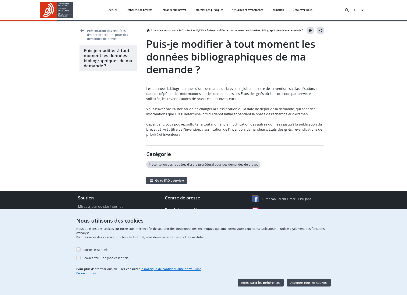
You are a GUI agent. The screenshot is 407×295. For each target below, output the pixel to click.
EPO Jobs (304, 199)
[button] (73, 10)
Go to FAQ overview (169, 180)
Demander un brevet (173, 10)
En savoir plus (86, 273)
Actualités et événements (247, 10)
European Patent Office (279, 199)
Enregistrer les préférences (260, 283)
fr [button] (356, 10)
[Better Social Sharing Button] (320, 30)
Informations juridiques (209, 10)
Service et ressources (164, 30)
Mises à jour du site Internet (100, 206)
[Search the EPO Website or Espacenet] (347, 10)
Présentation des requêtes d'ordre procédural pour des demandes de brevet (107, 35)
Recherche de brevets (139, 10)
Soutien (86, 198)
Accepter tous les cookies (308, 283)
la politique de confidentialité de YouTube (171, 269)
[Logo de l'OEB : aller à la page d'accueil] (56, 10)
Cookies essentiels (95, 250)
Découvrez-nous (302, 10)
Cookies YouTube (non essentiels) (105, 258)
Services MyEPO (195, 30)
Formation (278, 10)
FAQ (181, 30)
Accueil (113, 10)
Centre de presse (182, 198)
